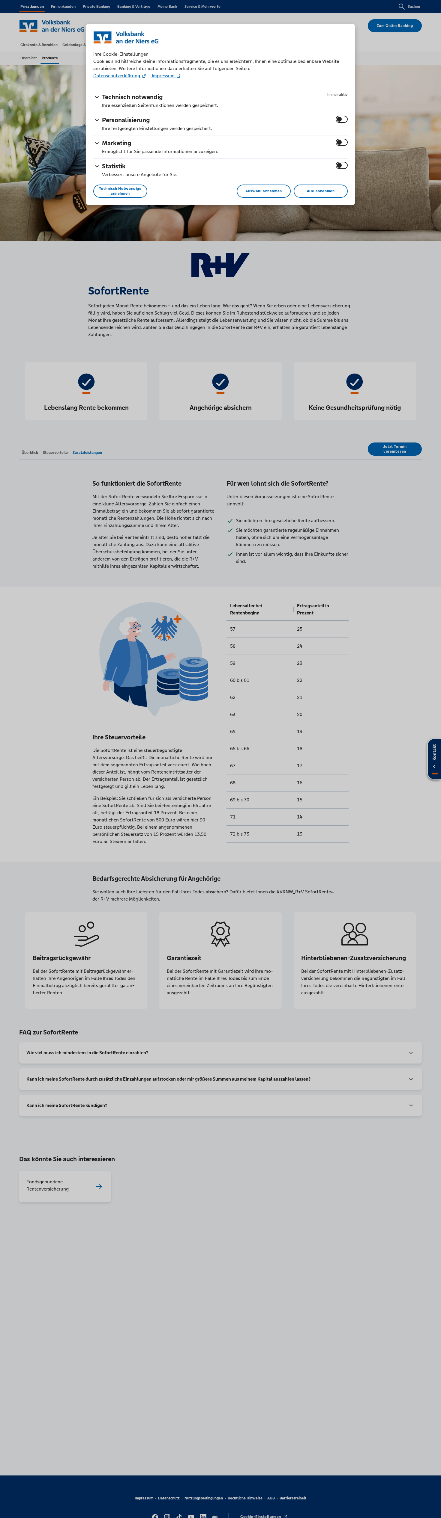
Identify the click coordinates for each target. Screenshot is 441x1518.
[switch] (342, 119)
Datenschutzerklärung (117, 75)
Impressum (163, 75)
